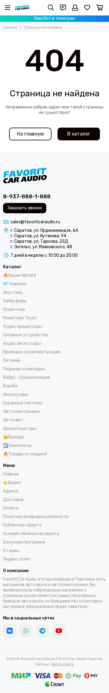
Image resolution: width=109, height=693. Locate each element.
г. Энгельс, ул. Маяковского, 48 (41, 246)
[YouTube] (58, 630)
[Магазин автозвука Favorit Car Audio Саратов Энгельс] (22, 7)
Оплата (10, 508)
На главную (30, 134)
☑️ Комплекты (17, 445)
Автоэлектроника (21, 411)
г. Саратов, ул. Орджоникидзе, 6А (44, 230)
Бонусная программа (24, 542)
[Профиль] (75, 7)
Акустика (12, 292)
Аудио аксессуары (22, 343)
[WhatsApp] (26, 630)
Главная (10, 27)
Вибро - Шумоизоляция (26, 377)
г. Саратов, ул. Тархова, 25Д (39, 241)
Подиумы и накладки (24, 369)
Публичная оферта (22, 525)
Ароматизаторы (19, 428)
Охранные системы (22, 403)
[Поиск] (51, 7)
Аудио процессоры (22, 326)
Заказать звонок (25, 208)
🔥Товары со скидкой (25, 454)
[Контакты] (63, 7)
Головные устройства (25, 335)
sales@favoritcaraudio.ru (35, 222)
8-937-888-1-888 (27, 196)
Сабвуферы (15, 301)
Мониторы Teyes (20, 318)
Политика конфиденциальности (35, 516)
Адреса (10, 491)
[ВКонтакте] (9, 630)
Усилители (14, 309)
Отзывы (11, 550)
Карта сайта (62, 664)
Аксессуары (15, 394)
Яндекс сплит (17, 559)
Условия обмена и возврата (31, 533)
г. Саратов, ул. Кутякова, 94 (38, 235)
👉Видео (12, 482)
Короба (10, 386)
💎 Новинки (14, 283)
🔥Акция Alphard (19, 275)
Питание (12, 360)
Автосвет (13, 420)
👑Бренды (13, 437)
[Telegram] (42, 630)
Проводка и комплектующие (32, 352)
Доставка (13, 499)
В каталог (78, 134)
